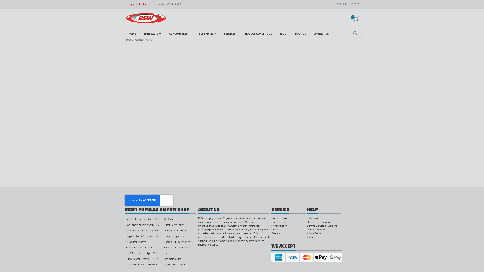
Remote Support (316, 229)
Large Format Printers (176, 264)
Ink (165, 253)
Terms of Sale (279, 218)
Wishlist (354, 4)
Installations (314, 218)
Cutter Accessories (174, 225)
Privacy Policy (279, 226)
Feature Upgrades (174, 236)
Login (131, 4)
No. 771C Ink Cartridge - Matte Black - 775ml (150, 253)
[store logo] (145, 18)
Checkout (341, 4)
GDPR (274, 229)
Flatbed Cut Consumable (177, 247)
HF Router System (136, 242)
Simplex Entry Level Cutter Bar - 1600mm (149, 219)
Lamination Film (172, 259)
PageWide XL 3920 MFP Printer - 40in (147, 264)
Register (143, 4)
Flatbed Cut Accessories (177, 242)
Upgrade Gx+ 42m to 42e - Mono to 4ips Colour (152, 236)
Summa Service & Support (322, 226)
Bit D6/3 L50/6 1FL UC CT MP (142, 247)
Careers (275, 233)
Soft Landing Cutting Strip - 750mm (145, 225)
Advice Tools (314, 233)
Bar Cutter (169, 219)
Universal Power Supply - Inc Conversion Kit (150, 230)
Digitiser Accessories (175, 230)
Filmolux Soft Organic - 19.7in (142, 259)
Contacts (312, 237)
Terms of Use (278, 222)
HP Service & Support (319, 222)
